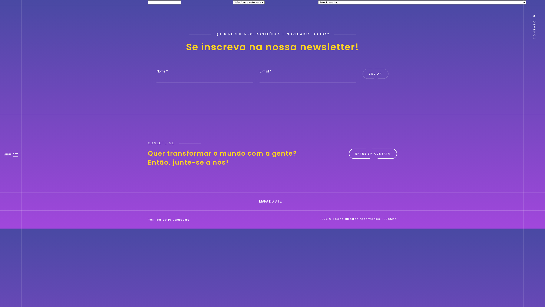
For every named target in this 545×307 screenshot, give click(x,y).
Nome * (162, 71)
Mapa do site (271, 201)
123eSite (389, 219)
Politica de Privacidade (169, 220)
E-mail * (265, 71)
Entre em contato (373, 153)
